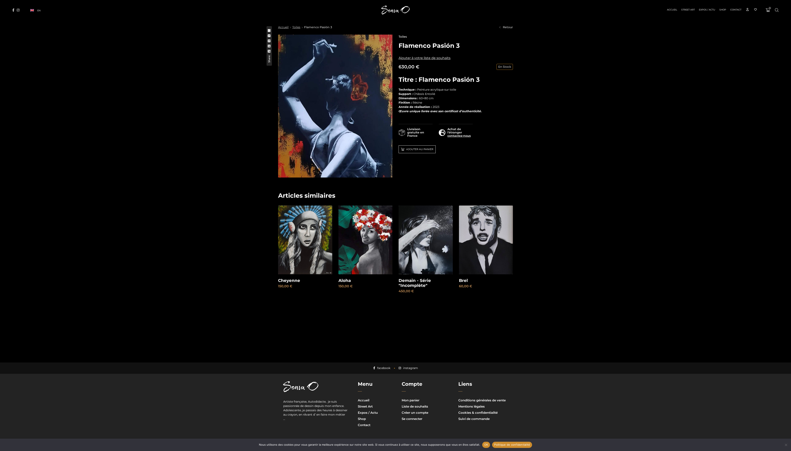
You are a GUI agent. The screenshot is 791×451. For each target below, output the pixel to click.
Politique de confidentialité (512, 444)
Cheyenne (289, 280)
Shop (362, 419)
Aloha (344, 280)
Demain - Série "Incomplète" (415, 283)
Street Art (365, 406)
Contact (364, 425)
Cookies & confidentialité (478, 413)
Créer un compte (415, 413)
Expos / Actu (368, 413)
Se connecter (412, 419)
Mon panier (410, 400)
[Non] (786, 445)
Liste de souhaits (415, 406)
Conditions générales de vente (482, 400)
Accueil (283, 27)
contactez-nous (459, 136)
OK (486, 444)
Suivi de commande (474, 419)
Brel (463, 280)
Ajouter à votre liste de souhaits (424, 58)
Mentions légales (471, 406)
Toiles (296, 27)
